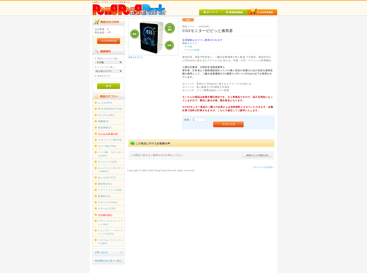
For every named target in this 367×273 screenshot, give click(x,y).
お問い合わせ (101, 252)
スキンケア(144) (107, 202)
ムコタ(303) (105, 102)
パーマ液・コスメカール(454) (110, 154)
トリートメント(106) (110, 190)
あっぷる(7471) (107, 177)
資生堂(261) (105, 184)
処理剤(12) (104, 196)
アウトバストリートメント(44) (110, 222)
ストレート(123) (107, 162)
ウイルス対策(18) (108, 133)
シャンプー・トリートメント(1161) (110, 232)
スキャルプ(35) (107, 208)
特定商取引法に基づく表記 (108, 260)
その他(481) (105, 215)
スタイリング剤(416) (110, 140)
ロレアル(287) (106, 115)
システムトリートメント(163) (110, 241)
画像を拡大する (135, 57)
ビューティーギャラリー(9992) (110, 170)
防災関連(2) (105, 127)
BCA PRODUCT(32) (110, 109)
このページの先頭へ (263, 167)
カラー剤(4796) (107, 146)
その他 (188, 46)
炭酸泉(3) (103, 121)
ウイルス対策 (192, 50)
